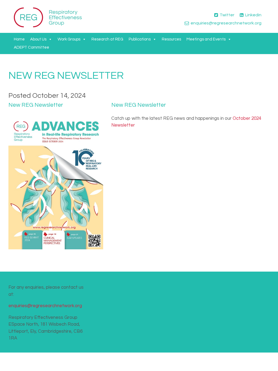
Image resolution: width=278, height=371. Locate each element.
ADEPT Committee (31, 47)
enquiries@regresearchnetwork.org (226, 23)
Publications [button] (140, 39)
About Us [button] (38, 39)
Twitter (227, 15)
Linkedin (253, 15)
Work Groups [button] (69, 39)
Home (19, 39)
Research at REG (107, 39)
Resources (171, 39)
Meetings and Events (206, 39)
